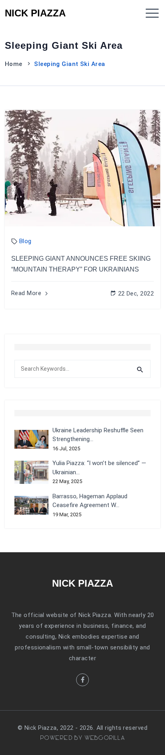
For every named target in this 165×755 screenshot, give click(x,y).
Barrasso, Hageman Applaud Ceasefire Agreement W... (89, 501)
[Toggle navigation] (152, 13)
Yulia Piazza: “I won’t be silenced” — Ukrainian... (99, 467)
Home (13, 64)
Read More (27, 293)
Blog (25, 241)
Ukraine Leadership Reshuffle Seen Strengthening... (97, 435)
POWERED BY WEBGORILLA (82, 738)
